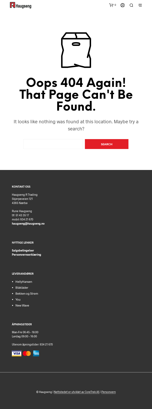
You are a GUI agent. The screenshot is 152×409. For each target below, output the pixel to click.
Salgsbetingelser (23, 250)
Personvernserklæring (26, 254)
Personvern (108, 392)
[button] (112, 5)
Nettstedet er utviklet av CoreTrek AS (77, 392)
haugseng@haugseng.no (28, 223)
